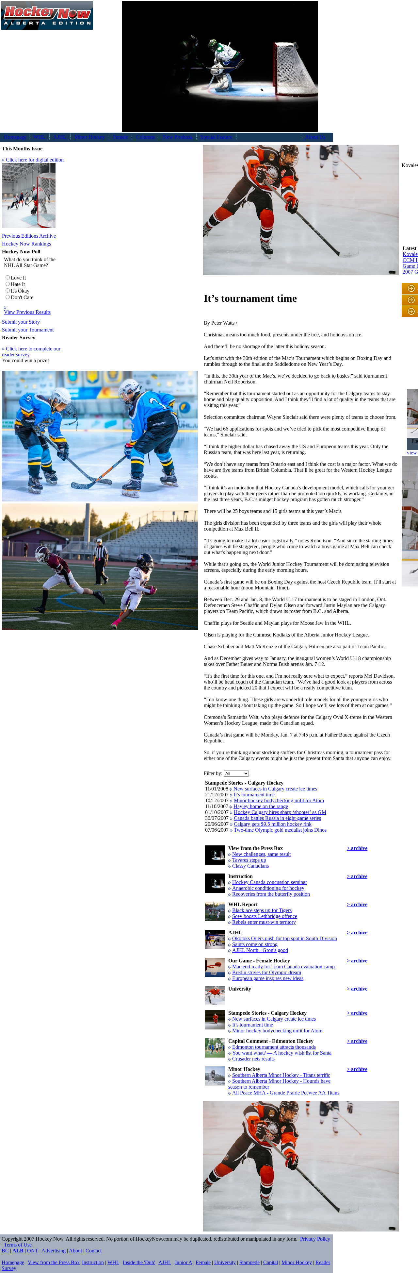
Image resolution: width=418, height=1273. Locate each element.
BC (5, 1250)
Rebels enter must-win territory (264, 922)
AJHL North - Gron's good (260, 950)
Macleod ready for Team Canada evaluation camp (283, 966)
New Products (177, 137)
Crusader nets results (253, 1058)
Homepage (13, 137)
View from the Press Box (54, 1262)
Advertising (53, 1250)
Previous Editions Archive (29, 236)
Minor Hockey (90, 137)
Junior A (183, 1262)
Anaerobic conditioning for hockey (268, 888)
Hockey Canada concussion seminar (269, 882)
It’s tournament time (254, 794)
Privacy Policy (315, 1239)
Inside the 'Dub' (139, 1262)
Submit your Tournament (28, 329)
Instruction (93, 1262)
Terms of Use (18, 1245)
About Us (315, 137)
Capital (270, 1262)
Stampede (249, 1262)
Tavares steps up (249, 860)
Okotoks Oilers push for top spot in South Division (284, 938)
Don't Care (22, 297)
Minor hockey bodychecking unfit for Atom (279, 800)
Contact (94, 1250)
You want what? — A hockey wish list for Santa (281, 1053)
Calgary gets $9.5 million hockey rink (273, 824)
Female (120, 137)
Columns (145, 137)
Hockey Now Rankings (26, 243)
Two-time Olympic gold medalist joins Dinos (280, 830)
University (225, 1262)
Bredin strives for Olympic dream (266, 972)
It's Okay (20, 291)
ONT (32, 1250)
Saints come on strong (255, 944)
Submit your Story (21, 322)
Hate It (18, 284)
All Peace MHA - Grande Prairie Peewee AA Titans (285, 1092)
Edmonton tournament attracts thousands (274, 1047)
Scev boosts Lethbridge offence (264, 916)
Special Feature (216, 137)
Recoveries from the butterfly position (271, 894)
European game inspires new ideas (267, 978)
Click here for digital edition (35, 159)
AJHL (61, 137)
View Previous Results (27, 312)
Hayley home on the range (260, 806)
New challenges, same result (261, 854)
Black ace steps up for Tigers (262, 910)
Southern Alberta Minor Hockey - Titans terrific (281, 1075)
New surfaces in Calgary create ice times (275, 788)
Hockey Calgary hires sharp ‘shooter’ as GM (280, 812)
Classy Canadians (250, 866)
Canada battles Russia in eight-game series (277, 818)
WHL (39, 137)
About (75, 1250)
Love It (18, 277)
